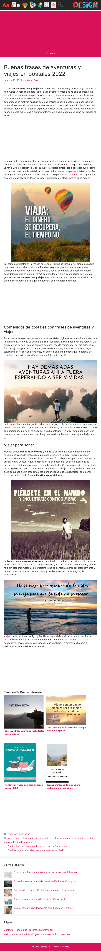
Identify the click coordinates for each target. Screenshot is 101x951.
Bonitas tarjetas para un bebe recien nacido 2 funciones (37, 846)
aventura (73, 174)
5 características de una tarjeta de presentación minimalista (45, 872)
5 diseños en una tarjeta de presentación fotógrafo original (45, 881)
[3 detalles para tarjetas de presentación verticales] (8, 902)
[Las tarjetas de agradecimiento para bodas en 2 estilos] (8, 910)
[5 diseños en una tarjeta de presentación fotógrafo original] (8, 884)
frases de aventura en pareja (22, 838)
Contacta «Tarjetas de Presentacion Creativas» (29, 930)
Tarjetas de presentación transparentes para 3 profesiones (45, 890)
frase (10, 424)
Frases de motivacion (18, 834)
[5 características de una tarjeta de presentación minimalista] (8, 875)
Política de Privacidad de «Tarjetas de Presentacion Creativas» (37, 934)
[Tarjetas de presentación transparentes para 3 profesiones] (8, 893)
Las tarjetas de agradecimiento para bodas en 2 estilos (43, 908)
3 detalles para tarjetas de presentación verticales (40, 899)
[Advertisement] (50, 29)
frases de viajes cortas (25, 842)
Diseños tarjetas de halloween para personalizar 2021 (35, 850)
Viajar (7, 636)
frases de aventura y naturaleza (56, 838)
